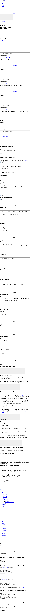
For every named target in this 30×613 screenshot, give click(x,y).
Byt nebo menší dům (7, 501)
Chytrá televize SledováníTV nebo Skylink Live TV (8, 135)
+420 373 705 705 (25, 488)
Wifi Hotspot (5, 497)
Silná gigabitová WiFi (5, 571)
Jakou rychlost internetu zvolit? (4, 419)
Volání (2, 492)
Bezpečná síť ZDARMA (5, 136)
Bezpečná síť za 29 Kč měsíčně (6, 57)
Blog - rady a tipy (4, 503)
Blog (2, 521)
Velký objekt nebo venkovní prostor (9, 502)
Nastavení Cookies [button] (2, 545)
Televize (3, 491)
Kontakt (3, 506)
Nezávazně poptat (3, 561)
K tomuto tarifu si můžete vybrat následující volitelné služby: (7, 569)
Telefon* (1, 560)
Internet (3, 490)
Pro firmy (1, 40)
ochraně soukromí (24, 587)
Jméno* (1, 567)
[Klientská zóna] (21, 13)
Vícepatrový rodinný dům (8, 500)
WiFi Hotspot (3, 533)
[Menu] (6, 17)
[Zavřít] (0, 564)
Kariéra (3, 505)
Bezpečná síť (5, 495)
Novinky (3, 523)
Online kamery (4, 528)
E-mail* (1, 559)
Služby (3, 493)
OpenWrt (4, 498)
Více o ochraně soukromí (26, 160)
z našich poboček (20, 395)
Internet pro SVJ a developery (5, 531)
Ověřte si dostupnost (3, 35)
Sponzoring (3, 504)
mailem (24, 395)
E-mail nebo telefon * (3, 553)
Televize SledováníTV (8, 572)
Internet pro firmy (5, 494)
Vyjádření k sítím (5, 499)
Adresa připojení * (2, 552)
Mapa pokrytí (3, 527)
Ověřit (1, 153)
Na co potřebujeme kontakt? (9, 553)
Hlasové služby (5, 496)
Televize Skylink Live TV (8, 585)
